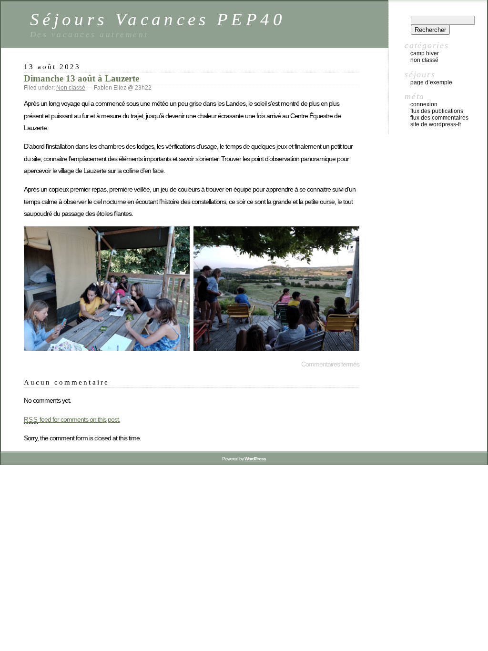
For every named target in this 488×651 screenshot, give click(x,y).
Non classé (70, 87)
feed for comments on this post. (72, 419)
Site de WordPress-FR (435, 124)
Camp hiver (424, 53)
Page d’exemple (431, 82)
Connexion (423, 104)
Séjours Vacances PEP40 (157, 19)
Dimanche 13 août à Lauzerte (81, 78)
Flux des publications (436, 111)
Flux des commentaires (439, 117)
